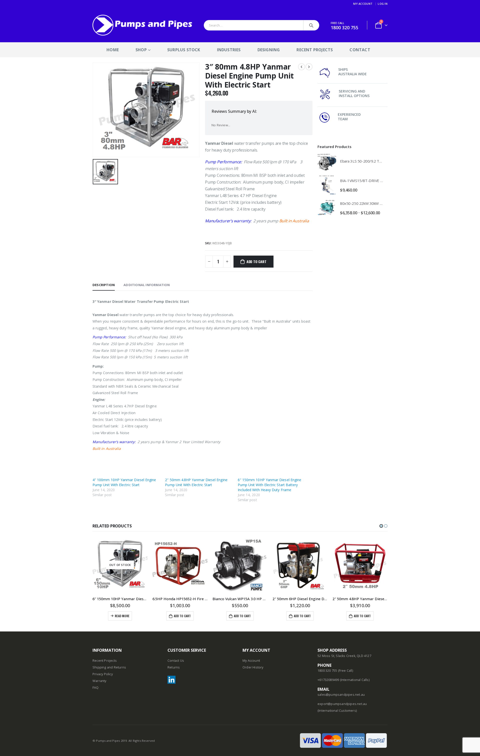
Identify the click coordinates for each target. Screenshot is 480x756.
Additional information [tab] (147, 285)
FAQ (95, 687)
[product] (327, 162)
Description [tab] (103, 285)
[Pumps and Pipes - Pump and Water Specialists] (142, 25)
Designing (269, 50)
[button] (381, 526)
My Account (362, 4)
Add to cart (256, 261)
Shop (141, 50)
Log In (383, 4)
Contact (360, 50)
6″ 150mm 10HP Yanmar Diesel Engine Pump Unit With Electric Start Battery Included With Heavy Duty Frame (269, 484)
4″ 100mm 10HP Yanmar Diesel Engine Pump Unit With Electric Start (124, 482)
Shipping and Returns (109, 667)
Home (112, 50)
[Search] (311, 25)
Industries (229, 50)
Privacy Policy (102, 674)
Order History (253, 667)
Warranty (99, 681)
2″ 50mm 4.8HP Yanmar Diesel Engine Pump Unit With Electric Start (196, 482)
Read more (122, 616)
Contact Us (176, 660)
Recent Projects (314, 50)
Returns (174, 667)
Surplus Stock (183, 50)
